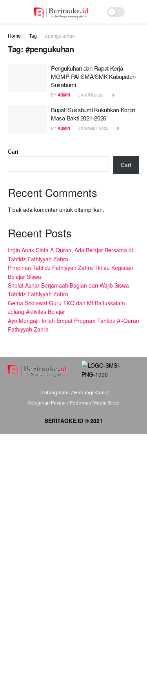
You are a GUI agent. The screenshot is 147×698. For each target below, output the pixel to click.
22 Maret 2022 (93, 128)
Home (14, 35)
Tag (33, 35)
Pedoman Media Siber (95, 403)
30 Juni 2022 (90, 95)
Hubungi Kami (90, 392)
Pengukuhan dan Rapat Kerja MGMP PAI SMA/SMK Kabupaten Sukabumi (93, 76)
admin (64, 95)
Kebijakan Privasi (46, 403)
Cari (13, 151)
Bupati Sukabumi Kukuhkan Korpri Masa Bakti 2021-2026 (93, 114)
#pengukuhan (60, 35)
